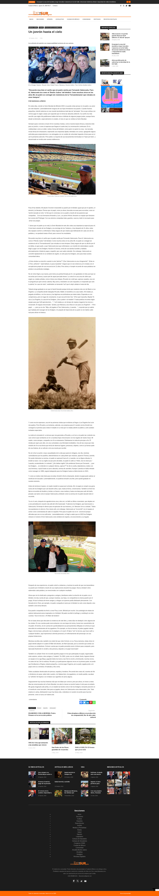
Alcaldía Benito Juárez (79, 850)
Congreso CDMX (79, 843)
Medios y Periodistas (79, 827)
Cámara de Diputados (79, 839)
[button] (127, 2)
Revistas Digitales (110, 19)
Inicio (31, 19)
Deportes (80, 821)
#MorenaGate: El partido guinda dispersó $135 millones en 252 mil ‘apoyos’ (121, 35)
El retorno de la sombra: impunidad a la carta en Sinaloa (45, 792)
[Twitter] (84, 702)
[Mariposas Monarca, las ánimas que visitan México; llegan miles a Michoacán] (59, 793)
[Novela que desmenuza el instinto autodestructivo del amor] (126, 793)
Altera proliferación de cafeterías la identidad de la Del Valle (121, 62)
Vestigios (97, 19)
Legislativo (60, 19)
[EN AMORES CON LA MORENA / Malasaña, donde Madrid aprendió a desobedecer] (118, 793)
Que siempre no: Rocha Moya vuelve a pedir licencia (45, 774)
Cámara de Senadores (79, 841)
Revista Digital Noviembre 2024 (53, 27)
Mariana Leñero (33, 27)
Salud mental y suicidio (62, 781)
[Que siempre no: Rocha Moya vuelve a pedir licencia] (32, 775)
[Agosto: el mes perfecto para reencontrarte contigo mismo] (85, 784)
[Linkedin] (87, 702)
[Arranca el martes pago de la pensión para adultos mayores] (32, 784)
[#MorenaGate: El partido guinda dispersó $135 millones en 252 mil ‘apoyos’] (105, 37)
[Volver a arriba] (154, 889)
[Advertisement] (114, 129)
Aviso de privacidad (125, 893)
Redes (79, 830)
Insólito (79, 825)
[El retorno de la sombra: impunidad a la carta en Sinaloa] (32, 793)
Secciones (40, 19)
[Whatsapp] (94, 702)
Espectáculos (79, 823)
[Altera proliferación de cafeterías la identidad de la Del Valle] (105, 63)
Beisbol (39, 708)
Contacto (55, 5)
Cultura (79, 819)
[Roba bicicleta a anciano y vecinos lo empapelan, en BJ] (126, 786)
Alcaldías (79, 852)
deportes (45, 708)
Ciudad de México (73, 19)
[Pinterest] (90, 702)
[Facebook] (81, 702)
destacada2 (53, 708)
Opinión (49, 19)
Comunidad (86, 19)
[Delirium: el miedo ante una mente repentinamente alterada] (85, 775)
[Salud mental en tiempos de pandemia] (59, 775)
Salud (79, 832)
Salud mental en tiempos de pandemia (69, 774)
